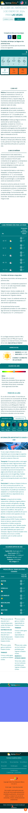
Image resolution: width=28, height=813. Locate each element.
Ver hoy (19, 19)
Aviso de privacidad (18, 787)
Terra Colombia (14, 762)
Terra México (23, 762)
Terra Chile (4, 762)
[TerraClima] (21, 2)
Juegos (25, 766)
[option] (5, 71)
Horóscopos (14, 766)
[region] (14, 27)
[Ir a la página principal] (9, 3)
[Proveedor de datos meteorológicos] (14, 807)
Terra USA (4, 766)
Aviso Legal (8, 787)
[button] (26, 3)
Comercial (10, 773)
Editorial (18, 773)
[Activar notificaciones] (25, 809)
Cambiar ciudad (8, 19)
